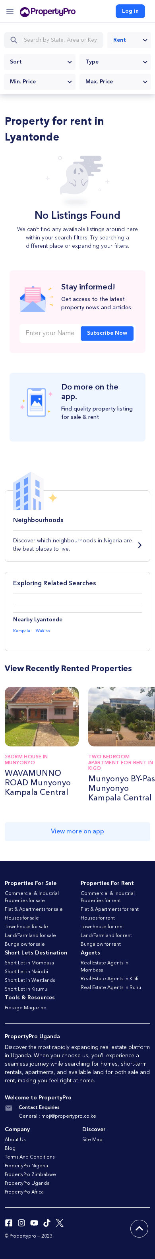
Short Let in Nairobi (26, 972)
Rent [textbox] (119, 40)
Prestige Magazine (25, 1008)
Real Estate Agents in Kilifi (109, 979)
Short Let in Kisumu (26, 989)
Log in (130, 11)
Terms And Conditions (29, 1157)
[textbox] (40, 62)
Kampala (21, 631)
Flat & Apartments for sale (34, 909)
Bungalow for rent (101, 944)
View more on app (77, 832)
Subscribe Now (107, 333)
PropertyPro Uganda (27, 1183)
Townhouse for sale (26, 927)
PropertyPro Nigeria (26, 1166)
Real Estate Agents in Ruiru (111, 987)
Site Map (92, 1140)
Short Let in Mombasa (29, 963)
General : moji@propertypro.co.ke (57, 1116)
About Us (15, 1140)
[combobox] (129, 40)
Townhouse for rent (102, 927)
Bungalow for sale (25, 944)
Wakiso (43, 631)
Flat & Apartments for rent (110, 909)
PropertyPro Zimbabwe (30, 1174)
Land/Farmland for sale (30, 935)
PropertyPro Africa (24, 1192)
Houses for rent (98, 918)
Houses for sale (22, 918)
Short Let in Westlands (30, 980)
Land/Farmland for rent (106, 935)
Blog (10, 1148)
